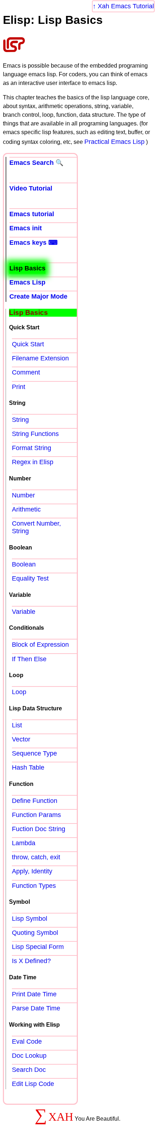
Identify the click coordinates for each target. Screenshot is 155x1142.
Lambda (23, 843)
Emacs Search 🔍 (36, 162)
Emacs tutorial (31, 214)
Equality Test (30, 578)
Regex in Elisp (32, 462)
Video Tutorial (30, 188)
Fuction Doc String (38, 829)
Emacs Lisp (27, 282)
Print (18, 386)
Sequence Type (34, 753)
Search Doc (29, 1069)
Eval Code (27, 1041)
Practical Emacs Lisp (114, 141)
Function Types (34, 885)
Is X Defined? (31, 961)
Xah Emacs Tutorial (126, 6)
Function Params (36, 814)
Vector (21, 739)
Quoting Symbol (35, 932)
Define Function (34, 800)
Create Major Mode (38, 296)
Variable (23, 611)
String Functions (35, 433)
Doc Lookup (29, 1055)
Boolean (24, 564)
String (20, 419)
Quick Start (28, 344)
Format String (31, 448)
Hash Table (28, 767)
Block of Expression (40, 644)
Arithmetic (26, 509)
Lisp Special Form (38, 946)
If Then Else (29, 659)
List (17, 725)
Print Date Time (34, 994)
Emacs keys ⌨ (33, 242)
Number (23, 495)
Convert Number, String (36, 527)
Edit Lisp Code (33, 1083)
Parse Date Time (36, 1008)
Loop (19, 692)
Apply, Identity (32, 871)
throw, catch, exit (36, 857)
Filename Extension (40, 358)
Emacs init (25, 228)
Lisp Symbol (29, 918)
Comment (26, 372)
